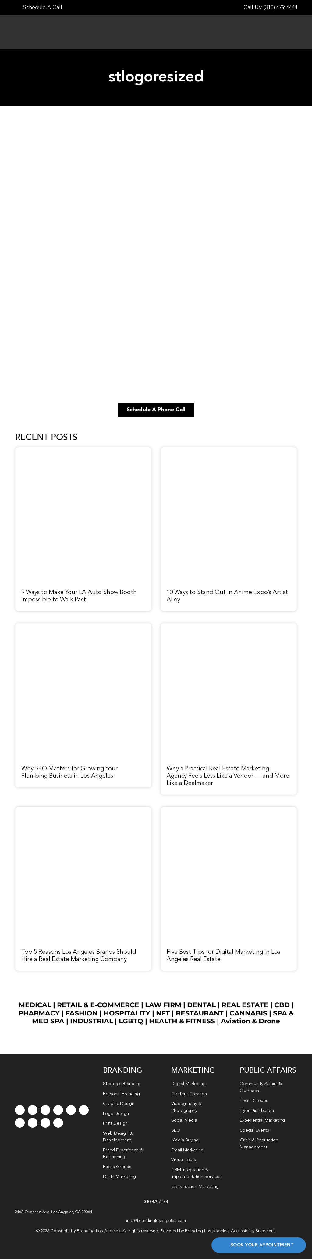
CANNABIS (248, 1013)
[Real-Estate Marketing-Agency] (229, 626)
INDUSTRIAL (91, 1021)
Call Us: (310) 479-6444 (270, 7)
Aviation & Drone (250, 1021)
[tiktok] (58, 1110)
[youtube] (71, 1110)
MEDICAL (35, 1005)
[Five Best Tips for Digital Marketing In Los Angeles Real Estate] (229, 810)
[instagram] (45, 1110)
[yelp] (32, 1123)
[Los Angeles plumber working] (83, 626)
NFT (163, 1013)
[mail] (45, 1123)
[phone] (58, 1123)
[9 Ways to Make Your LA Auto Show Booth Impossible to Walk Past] (83, 450)
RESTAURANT (200, 1013)
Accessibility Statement (253, 1231)
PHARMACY (39, 1013)
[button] (156, 1212)
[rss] (20, 1123)
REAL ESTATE (245, 1005)
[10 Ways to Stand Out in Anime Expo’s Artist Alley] (229, 450)
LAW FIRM (163, 1005)
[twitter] (32, 1110)
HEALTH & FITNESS (183, 1021)
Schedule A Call (42, 7)
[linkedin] (84, 1110)
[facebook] (20, 1110)
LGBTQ (131, 1021)
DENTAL (201, 1005)
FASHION (82, 1013)
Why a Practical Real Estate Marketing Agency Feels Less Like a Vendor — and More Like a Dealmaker (228, 776)
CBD (282, 1005)
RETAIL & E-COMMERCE (98, 1005)
